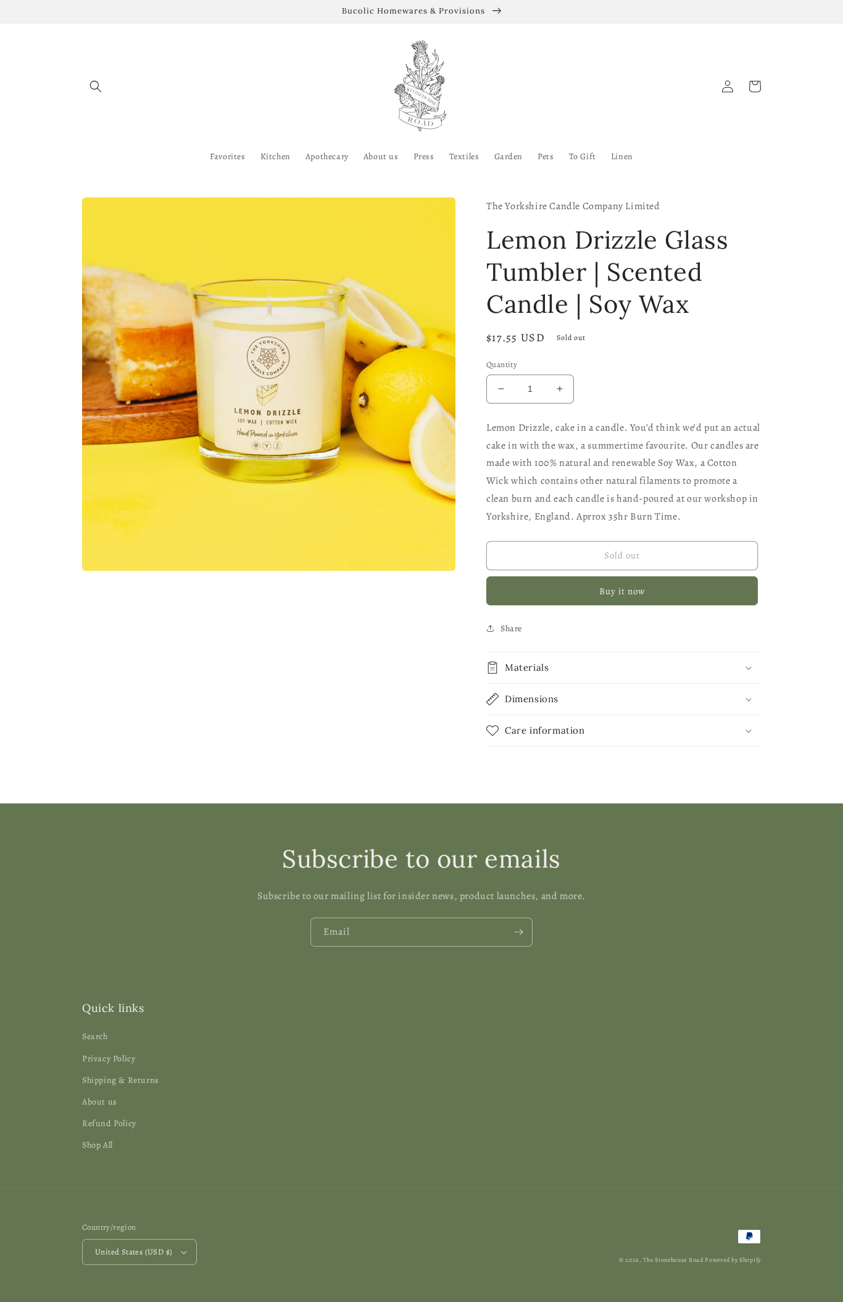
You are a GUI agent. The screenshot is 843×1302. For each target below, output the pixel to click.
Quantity (501, 364)
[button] (95, 86)
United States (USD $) (133, 1251)
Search (95, 1036)
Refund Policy (109, 1123)
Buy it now (622, 591)
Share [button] (511, 628)
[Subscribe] (518, 932)
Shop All (97, 1145)
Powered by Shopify (733, 1260)
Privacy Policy (108, 1058)
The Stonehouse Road (673, 1260)
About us (99, 1102)
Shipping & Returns (120, 1080)
